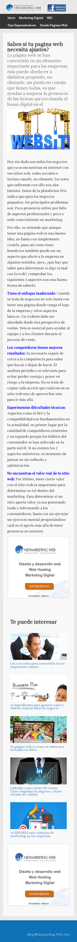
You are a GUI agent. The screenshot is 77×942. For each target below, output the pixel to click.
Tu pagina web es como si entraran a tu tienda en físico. (37, 748)
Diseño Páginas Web (54, 25)
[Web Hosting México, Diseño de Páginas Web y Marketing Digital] (38, 567)
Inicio (11, 18)
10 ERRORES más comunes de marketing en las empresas (32, 834)
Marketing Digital (31, 18)
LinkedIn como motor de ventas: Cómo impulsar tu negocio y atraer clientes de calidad (36, 791)
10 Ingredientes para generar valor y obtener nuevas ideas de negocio (37, 706)
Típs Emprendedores (22, 25)
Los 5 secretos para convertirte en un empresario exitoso (37, 665)
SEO (49, 18)
